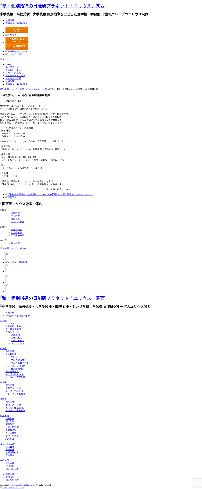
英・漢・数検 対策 (14, 374)
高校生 (3, 399)
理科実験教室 (12, 371)
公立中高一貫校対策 (15, 366)
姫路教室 (15, 219)
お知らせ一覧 (12, 332)
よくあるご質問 (13, 78)
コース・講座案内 (14, 73)
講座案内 (15, 335)
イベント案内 (17, 340)
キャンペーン (17, 343)
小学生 (3, 348)
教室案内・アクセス (15, 75)
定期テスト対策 (13, 388)
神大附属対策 (17, 369)
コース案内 (16, 337)
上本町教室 (16, 232)
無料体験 (9, 20)
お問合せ (9, 446)
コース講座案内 (13, 329)
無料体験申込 (12, 452)
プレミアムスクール (21, 360)
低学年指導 (10, 354)
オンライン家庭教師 (15, 377)
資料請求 (9, 449)
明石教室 (15, 216)
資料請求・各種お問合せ (17, 23)
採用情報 (9, 466)
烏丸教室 (15, 243)
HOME (8, 64)
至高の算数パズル (20, 363)
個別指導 (9, 351)
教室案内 (4, 415)
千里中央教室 (17, 235)
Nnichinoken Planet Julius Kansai (22, 485)
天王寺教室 (16, 229)
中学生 (3, 382)
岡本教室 (15, 213)
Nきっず (15, 357)
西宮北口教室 (17, 221)
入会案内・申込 (13, 70)
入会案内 (9, 455)
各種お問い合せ (7, 460)
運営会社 (9, 463)
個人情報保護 (12, 469)
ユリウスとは (12, 67)
